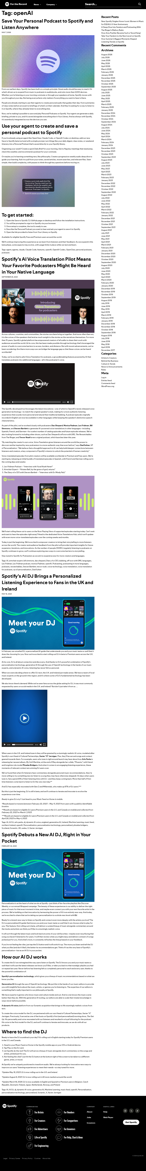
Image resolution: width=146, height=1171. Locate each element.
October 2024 (107, 119)
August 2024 (106, 124)
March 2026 (106, 69)
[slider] (36, 402)
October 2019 (107, 294)
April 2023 (105, 171)
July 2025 (105, 92)
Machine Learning (76, 822)
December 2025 (108, 78)
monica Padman (38, 563)
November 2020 (108, 256)
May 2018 (105, 344)
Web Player (108, 1117)
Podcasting (57, 563)
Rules (103, 369)
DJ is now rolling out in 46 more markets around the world (47, 1077)
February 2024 (107, 142)
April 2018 (105, 347)
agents (15, 249)
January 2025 (107, 110)
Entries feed (106, 380)
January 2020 (107, 285)
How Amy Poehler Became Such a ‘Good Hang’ (121, 33)
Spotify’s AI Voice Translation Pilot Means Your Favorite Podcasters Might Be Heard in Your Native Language (46, 265)
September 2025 (108, 86)
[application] (38, 186)
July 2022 (105, 198)
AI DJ (11, 822)
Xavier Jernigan (36, 828)
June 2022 (105, 201)
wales (24, 828)
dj (24, 822)
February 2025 (107, 107)
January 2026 (107, 75)
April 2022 (105, 206)
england (45, 822)
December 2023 (108, 148)
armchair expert (16, 560)
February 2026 (107, 72)
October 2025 (107, 84)
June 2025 (105, 95)
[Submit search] (138, 4)
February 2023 (107, 177)
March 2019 (106, 315)
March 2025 (106, 104)
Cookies (37, 1159)
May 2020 (105, 274)
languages (86, 560)
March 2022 (106, 209)
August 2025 (106, 89)
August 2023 (106, 160)
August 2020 (106, 265)
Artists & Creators (109, 358)
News (36, 4)
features (41, 249)
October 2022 (107, 189)
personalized (67, 825)
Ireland (65, 822)
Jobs (89, 1117)
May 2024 (105, 133)
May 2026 (105, 63)
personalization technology (49, 825)
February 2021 (107, 247)
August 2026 (106, 54)
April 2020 (105, 277)
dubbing (62, 560)
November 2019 (108, 291)
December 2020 (108, 253)
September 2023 (108, 157)
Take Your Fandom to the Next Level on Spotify (121, 36)
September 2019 (108, 297)
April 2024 (105, 136)
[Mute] (68, 402)
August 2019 (106, 300)
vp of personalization (22, 569)
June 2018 (105, 341)
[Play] (5, 402)
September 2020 (108, 262)
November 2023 (108, 151)
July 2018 (105, 338)
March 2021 (106, 244)
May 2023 (105, 168)
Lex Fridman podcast (21, 563)
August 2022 (106, 195)
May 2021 (105, 239)
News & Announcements (111, 366)
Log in (103, 377)
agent (8, 249)
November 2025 (108, 81)
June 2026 (105, 60)
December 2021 (108, 218)
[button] (38, 383)
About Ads (46, 1159)
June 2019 (105, 306)
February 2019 (107, 318)
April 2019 (105, 312)
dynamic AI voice (33, 822)
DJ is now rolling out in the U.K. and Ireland (39, 1072)
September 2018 (108, 332)
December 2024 (108, 113)
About (89, 1112)
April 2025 (105, 101)
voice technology (54, 566)
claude (22, 249)
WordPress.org (107, 386)
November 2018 (108, 326)
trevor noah (42, 566)
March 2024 (106, 139)
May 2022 (105, 204)
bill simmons (28, 560)
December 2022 (108, 183)
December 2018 (108, 323)
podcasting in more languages (75, 563)
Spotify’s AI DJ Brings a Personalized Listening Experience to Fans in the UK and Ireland (47, 582)
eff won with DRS (74, 560)
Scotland (5, 828)
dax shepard (40, 560)
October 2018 (107, 329)
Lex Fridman (7, 563)
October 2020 (107, 259)
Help (105, 1112)
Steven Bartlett (29, 566)
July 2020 (105, 268)
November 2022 (108, 186)
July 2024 (105, 127)
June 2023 (105, 165)
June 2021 (105, 236)
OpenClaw (70, 249)
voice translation (70, 566)
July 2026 (105, 57)
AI (7, 560)
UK (19, 828)
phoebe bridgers (80, 825)
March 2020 (106, 280)
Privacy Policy (27, 1159)
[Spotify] (16, 4)
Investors (91, 1123)
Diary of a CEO (52, 560)
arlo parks (19, 822)
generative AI (55, 822)
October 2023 (107, 154)
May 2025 (105, 98)
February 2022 (107, 212)
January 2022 (107, 215)
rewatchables (16, 566)
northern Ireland (9, 825)
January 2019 (107, 321)
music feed (89, 822)
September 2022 (108, 192)
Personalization (30, 825)
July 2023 (105, 163)
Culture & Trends (108, 364)
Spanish (54, 1082)
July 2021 (105, 233)
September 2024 (108, 122)
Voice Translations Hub (67, 534)
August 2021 (106, 230)
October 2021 (107, 224)
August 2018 (106, 335)
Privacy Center (14, 1159)
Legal (5, 1159)
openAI (48, 249)
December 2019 (108, 288)
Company (50, 4)
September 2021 (108, 227)
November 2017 (108, 350)
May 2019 (105, 309)
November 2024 (108, 116)
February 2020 (107, 283)
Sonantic (13, 828)
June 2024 (105, 130)
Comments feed (108, 383)
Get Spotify (132, 1122)
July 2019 (105, 303)
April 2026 (105, 66)
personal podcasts (84, 249)
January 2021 (106, 250)
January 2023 (107, 180)
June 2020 (105, 271)
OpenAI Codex (59, 249)
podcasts (6, 252)
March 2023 (106, 174)
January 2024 (107, 145)
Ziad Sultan (36, 569)
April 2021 (105, 242)
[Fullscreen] (72, 402)
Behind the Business (109, 361)
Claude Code (30, 249)
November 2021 (108, 221)
